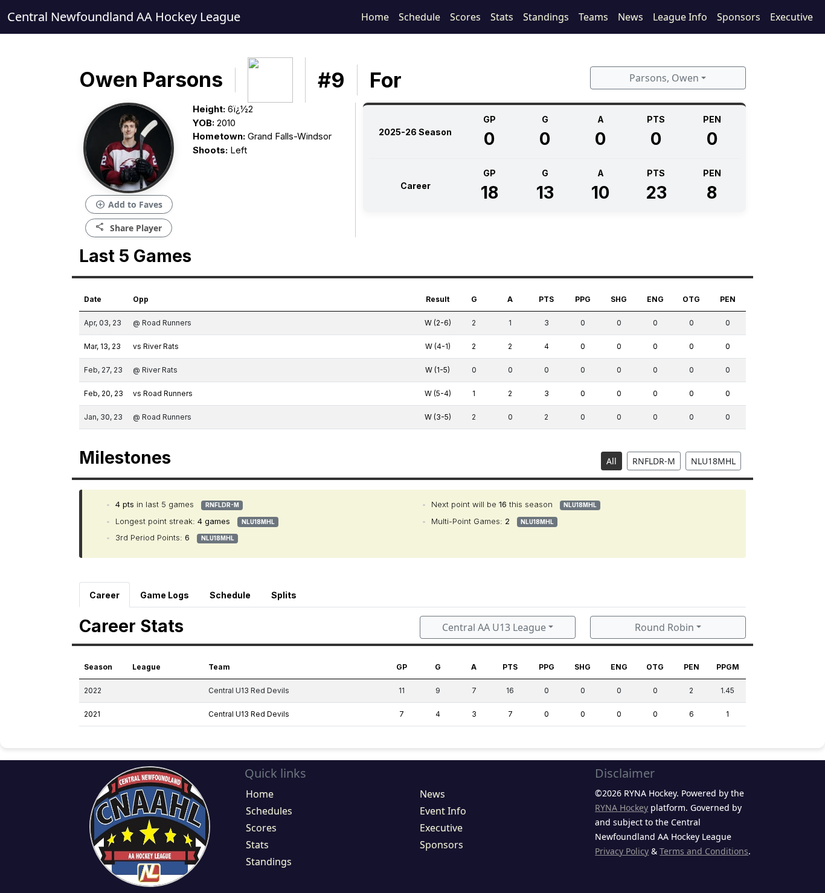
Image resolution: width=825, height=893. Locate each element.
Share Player (128, 227)
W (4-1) (438, 346)
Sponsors (738, 17)
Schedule (419, 17)
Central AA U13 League (494, 627)
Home (375, 17)
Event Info (443, 811)
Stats (501, 17)
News (630, 17)
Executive (791, 17)
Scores (465, 17)
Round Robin (664, 627)
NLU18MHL (713, 461)
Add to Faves (128, 205)
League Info (680, 17)
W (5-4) (438, 393)
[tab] (104, 594)
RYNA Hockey (621, 807)
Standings (546, 17)
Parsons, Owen (664, 78)
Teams (593, 17)
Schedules (269, 811)
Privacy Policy (622, 851)
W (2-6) (438, 322)
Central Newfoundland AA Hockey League (123, 16)
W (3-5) (438, 416)
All (611, 461)
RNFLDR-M (653, 461)
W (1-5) (437, 369)
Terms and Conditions (704, 851)
